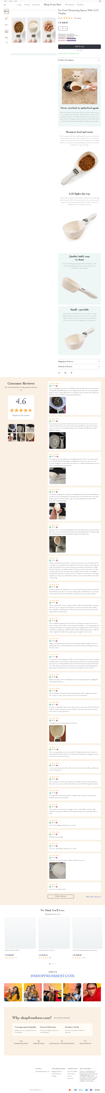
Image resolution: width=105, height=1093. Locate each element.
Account (69, 1076)
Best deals (36, 5)
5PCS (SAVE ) (62, 40)
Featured (80, 5)
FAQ (15, 1)
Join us (52, 972)
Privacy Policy (71, 1074)
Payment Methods (56, 1074)
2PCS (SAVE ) (62, 38)
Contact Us (70, 1078)
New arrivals (69, 5)
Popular (27, 5)
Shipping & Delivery (57, 1071)
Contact (11, 1)
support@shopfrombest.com (42, 1071)
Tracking (54, 1076)
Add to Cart (79, 47)
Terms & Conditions (72, 1071)
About (5, 1)
